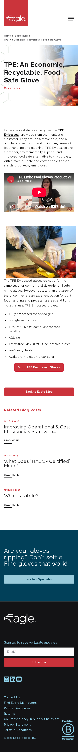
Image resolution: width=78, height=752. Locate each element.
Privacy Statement (17, 724)
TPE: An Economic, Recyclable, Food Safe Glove (32, 39)
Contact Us (12, 697)
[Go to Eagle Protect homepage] (20, 623)
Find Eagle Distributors (20, 702)
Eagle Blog (21, 35)
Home (7, 35)
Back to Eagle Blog (39, 391)
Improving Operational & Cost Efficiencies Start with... (37, 429)
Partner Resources (17, 708)
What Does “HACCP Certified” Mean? (37, 463)
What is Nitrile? (21, 495)
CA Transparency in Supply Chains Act (32, 719)
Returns (9, 713)
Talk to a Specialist (39, 579)
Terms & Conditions (18, 730)
